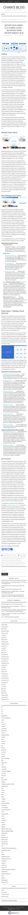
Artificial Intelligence (6, 717)
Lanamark (3, 767)
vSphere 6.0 (4, 865)
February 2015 (4, 695)
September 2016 (5, 663)
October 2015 (4, 682)
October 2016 (4, 661)
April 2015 (3, 690)
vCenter (3, 818)
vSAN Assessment (5, 856)
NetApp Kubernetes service (9, 431)
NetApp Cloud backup (8, 424)
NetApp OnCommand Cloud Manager (11, 374)
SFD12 (2, 790)
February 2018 (4, 641)
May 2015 (3, 688)
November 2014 (5, 699)
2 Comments (21, 35)
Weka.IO (3, 878)
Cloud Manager (22, 557)
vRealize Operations (6, 850)
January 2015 (4, 697)
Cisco (2, 722)
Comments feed (5, 894)
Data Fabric (12, 560)
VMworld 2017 (4, 841)
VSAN (2, 854)
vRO (2, 852)
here (22, 402)
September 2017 (5, 644)
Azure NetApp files (9, 263)
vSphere (3, 863)
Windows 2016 (4, 882)
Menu (3, 14)
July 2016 (3, 667)
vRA (2, 846)
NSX (2, 788)
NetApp (4, 555)
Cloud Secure (4, 558)
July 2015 (3, 684)
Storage (3, 801)
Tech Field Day (4, 807)
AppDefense (4, 715)
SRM (2, 796)
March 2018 (4, 639)
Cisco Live (3, 724)
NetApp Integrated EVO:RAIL (7, 784)
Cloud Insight (7, 557)
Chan (15, 35)
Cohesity (3, 726)
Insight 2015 (4, 762)
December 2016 (5, 656)
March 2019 (4, 629)
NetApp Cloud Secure (8, 391)
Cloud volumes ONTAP (10, 271)
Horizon (3, 754)
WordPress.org (4, 896)
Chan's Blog (14, 7)
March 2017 (4, 652)
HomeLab (3, 752)
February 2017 (4, 654)
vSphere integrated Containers (8, 869)
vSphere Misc (4, 871)
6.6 (2, 711)
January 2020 (4, 626)
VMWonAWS (4, 833)
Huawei (3, 756)
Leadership (10, 1)
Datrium (3, 732)
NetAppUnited (4, 786)
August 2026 (4, 624)
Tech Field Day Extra (11, 555)
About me (17, 1)
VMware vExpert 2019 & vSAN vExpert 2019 (11, 589)
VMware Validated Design (7, 831)
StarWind (3, 799)
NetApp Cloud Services (18, 561)
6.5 (2, 709)
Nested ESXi (4, 779)
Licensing (3, 773)
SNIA (2, 794)
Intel (2, 764)
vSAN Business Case (6, 858)
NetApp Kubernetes (17, 563)
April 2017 (3, 650)
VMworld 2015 (4, 837)
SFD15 (2, 792)
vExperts (3, 824)
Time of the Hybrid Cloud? (16, 604)
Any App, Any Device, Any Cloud (13, 505)
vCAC (2, 816)
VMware (3, 826)
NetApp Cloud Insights (8, 445)
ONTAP (13, 565)
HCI (2, 745)
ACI (2, 713)
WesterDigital (4, 880)
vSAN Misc (3, 861)
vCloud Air (3, 820)
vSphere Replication (5, 873)
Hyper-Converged (5, 758)
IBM (2, 760)
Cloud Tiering (17, 558)
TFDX (22, 565)
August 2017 (4, 646)
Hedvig (3, 747)
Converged (3, 728)
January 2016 (4, 676)
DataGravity (4, 730)
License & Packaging (6, 771)
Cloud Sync (10, 558)
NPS (10, 565)
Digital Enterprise (5, 735)
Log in (2, 890)
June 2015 (3, 686)
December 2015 (5, 678)
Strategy (17, 565)
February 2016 (4, 673)
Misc (2, 777)
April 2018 (3, 637)
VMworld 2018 (4, 843)
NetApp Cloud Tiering (8, 404)
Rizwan (3, 606)
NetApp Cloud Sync (7, 380)
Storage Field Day (5, 803)
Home (4, 1)
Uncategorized (4, 814)
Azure (2, 720)
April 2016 (3, 669)
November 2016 (5, 658)
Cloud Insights (14, 557)
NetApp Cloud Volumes (10, 255)
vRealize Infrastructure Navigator (8, 848)
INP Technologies (5, 604)
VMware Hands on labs (6, 829)
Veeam (3, 822)
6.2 (2, 707)
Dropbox (3, 737)
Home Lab (3, 750)
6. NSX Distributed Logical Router (11, 617)
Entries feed (4, 892)
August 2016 (4, 665)
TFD (20, 565)
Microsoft (3, 775)
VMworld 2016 (4, 839)
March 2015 (4, 693)
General (3, 743)
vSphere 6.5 (4, 867)
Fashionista (11, 909)
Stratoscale (4, 805)
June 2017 (3, 648)
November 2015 (5, 680)
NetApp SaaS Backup (8, 414)
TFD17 (2, 811)
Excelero (3, 741)
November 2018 (5, 631)
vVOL (2, 875)
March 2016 (4, 671)
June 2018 (3, 635)
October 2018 (4, 633)
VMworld (3, 835)
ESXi (2, 739)
